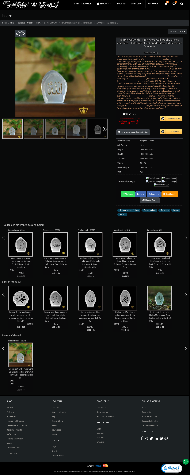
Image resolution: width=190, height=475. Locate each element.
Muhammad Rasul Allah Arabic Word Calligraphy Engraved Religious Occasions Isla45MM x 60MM (55, 267)
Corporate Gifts (13, 448)
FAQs (144, 408)
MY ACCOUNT (153, 4)
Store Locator (102, 412)
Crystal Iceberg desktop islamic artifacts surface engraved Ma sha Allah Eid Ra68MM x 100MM (55, 321)
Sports (9, 443)
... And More (12, 454)
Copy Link (155, 194)
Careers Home (58, 456)
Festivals (10, 412)
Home (4, 23)
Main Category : (124, 141)
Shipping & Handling (150, 421)
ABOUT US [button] (120, 4)
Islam (38, 23)
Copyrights (146, 412)
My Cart (100, 438)
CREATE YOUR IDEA (83, 4)
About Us (55, 408)
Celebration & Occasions (17, 425)
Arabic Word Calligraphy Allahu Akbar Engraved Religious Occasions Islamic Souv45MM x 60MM (90, 267)
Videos (54, 425)
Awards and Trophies (15, 421)
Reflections (11, 434)
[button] (105, 129)
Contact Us (101, 408)
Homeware (11, 417)
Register (55, 451)
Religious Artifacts (25, 23)
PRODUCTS (104, 4)
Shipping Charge (151, 200)
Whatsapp (129, 194)
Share (141, 194)
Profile (54, 434)
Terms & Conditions (150, 425)
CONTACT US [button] (136, 4)
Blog (53, 417)
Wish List (100, 442)
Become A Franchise (105, 417)
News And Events (59, 412)
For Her (10, 408)
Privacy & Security (149, 417)
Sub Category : (123, 145)
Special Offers (57, 421)
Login (54, 447)
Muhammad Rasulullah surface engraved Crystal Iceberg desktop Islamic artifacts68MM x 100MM (90, 321)
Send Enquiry (170, 194)
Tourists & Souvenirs (15, 439)
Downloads (56, 430)
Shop (12, 23)
